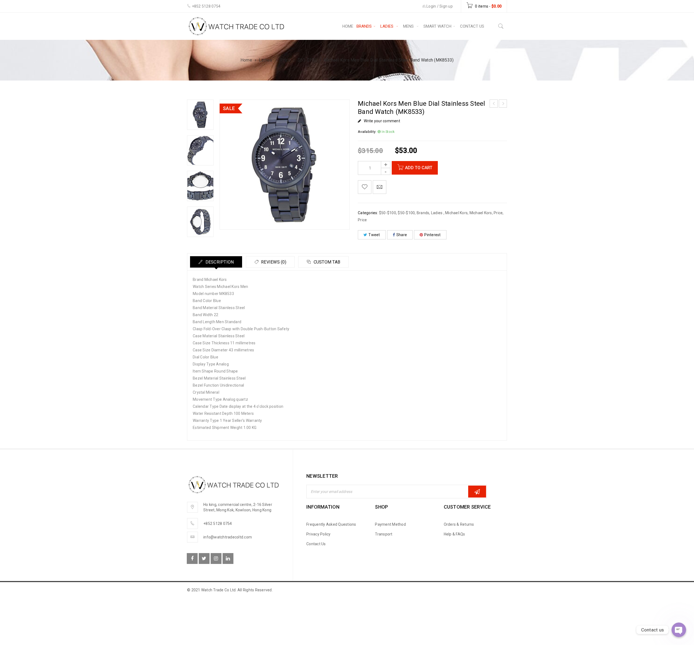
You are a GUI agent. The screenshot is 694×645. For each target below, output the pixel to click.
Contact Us (316, 544)
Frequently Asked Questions (331, 524)
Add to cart (418, 167)
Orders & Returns (459, 524)
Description (219, 262)
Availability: (367, 132)
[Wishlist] (364, 187)
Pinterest (432, 235)
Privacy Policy (318, 534)
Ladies (266, 60)
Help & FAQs (454, 534)
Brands (423, 213)
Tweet (374, 235)
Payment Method (390, 524)
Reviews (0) (273, 262)
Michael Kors (456, 213)
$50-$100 (307, 60)
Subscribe (477, 492)
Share (401, 235)
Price (285, 60)
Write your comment (382, 121)
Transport (383, 534)
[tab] (216, 262)
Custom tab (326, 262)
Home (246, 60)
